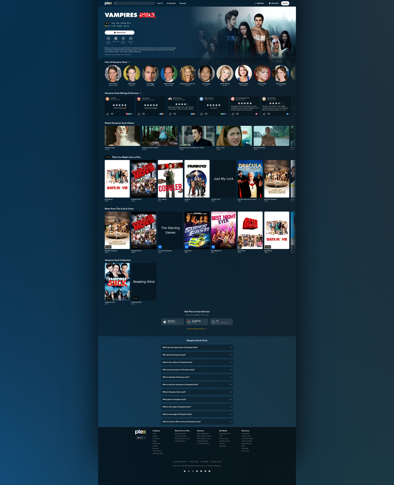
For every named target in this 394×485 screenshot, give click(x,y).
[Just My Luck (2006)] (223, 181)
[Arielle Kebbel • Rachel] (224, 75)
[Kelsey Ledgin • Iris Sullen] (243, 75)
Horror (129, 23)
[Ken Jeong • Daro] (206, 75)
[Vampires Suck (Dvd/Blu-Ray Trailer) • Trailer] (197, 138)
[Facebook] (201, 471)
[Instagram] (185, 471)
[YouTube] (209, 471)
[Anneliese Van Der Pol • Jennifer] (187, 75)
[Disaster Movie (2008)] (143, 181)
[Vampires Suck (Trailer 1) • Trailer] (160, 138)
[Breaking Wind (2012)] (143, 284)
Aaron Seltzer (116, 54)
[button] (130, 40)
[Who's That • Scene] (234, 138)
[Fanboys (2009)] (196, 181)
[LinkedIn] (205, 471)
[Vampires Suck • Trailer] (122, 138)
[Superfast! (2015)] (196, 232)
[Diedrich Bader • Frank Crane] (169, 75)
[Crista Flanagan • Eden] (280, 75)
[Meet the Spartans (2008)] (276, 181)
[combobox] (136, 3)
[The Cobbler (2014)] (170, 181)
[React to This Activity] (108, 114)
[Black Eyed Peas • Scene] (271, 138)
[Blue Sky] (197, 471)
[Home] (108, 3)
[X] (193, 471)
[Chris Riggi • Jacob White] (150, 75)
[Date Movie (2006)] (117, 181)
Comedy (123, 23)
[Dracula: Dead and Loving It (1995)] (250, 181)
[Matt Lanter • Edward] (131, 75)
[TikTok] (189, 471)
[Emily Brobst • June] (262, 75)
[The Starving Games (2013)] (170, 232)
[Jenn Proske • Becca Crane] (113, 75)
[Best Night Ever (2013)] (223, 232)
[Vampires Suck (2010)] (117, 284)
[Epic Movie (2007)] (250, 232)
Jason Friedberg (126, 54)
